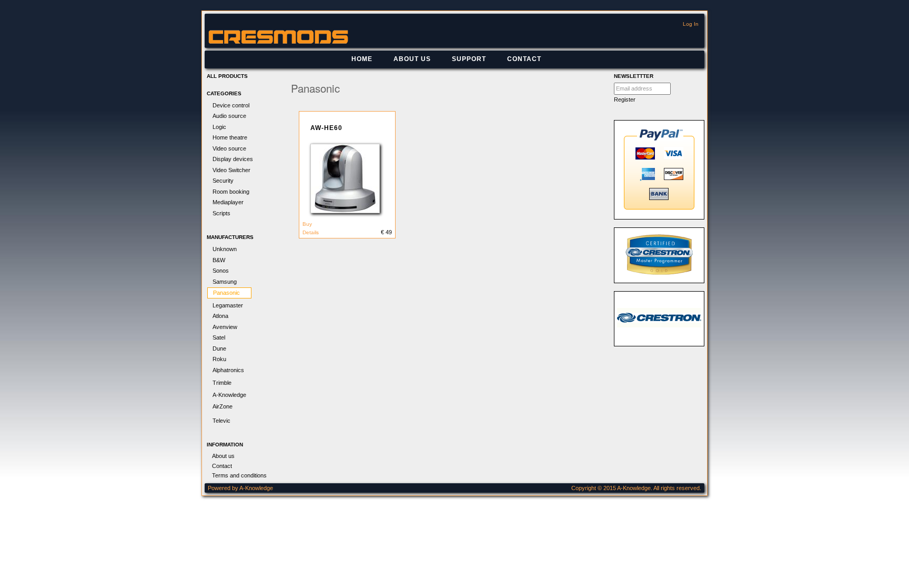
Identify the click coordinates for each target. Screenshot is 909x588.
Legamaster (228, 305)
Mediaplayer (228, 202)
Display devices (233, 159)
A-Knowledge (229, 395)
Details (310, 232)
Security (223, 180)
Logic (219, 127)
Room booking (231, 191)
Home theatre (230, 137)
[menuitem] (362, 59)
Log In (691, 24)
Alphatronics (228, 370)
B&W (219, 260)
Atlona (220, 316)
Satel (219, 337)
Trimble (222, 383)
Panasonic (226, 293)
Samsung (225, 281)
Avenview (225, 327)
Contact (524, 59)
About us (412, 59)
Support (469, 59)
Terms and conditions (239, 475)
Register (624, 99)
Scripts (221, 213)
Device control (231, 105)
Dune (219, 348)
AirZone (223, 406)
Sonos (221, 270)
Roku (219, 359)
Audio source (229, 116)
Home (361, 59)
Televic (221, 420)
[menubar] (446, 59)
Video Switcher (231, 170)
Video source (229, 148)
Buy (307, 224)
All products (227, 76)
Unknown (225, 249)
